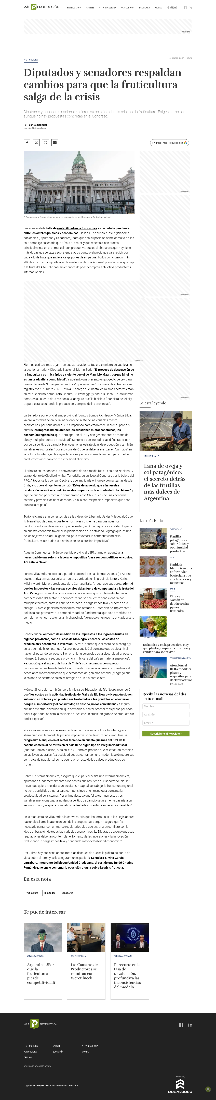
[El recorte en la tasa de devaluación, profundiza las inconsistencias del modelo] (130, 937)
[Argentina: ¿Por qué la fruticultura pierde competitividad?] (43, 937)
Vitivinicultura (107, 7)
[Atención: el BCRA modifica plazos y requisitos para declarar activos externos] (153, 667)
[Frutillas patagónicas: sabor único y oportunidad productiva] (153, 538)
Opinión (28, 1057)
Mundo (158, 7)
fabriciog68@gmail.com (35, 128)
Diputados (49, 893)
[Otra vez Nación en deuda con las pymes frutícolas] (153, 598)
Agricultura (127, 7)
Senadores (67, 893)
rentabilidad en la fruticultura (77, 228)
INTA (172, 557)
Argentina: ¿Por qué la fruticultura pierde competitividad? (41, 973)
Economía (144, 7)
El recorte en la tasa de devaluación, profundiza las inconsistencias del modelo (127, 975)
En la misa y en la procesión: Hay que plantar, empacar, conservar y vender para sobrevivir (166, 648)
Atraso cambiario (35, 956)
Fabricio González (37, 125)
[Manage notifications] (208, 1089)
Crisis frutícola (78, 956)
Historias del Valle (151, 638)
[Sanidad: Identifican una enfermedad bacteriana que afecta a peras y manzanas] (153, 566)
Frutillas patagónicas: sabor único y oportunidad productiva (179, 544)
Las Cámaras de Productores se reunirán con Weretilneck (84, 971)
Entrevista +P (151, 456)
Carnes (90, 7)
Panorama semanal (123, 956)
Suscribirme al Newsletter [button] (166, 733)
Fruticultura (74, 7)
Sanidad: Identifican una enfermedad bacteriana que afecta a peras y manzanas (181, 574)
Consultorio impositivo (180, 658)
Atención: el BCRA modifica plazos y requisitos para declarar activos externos (181, 675)
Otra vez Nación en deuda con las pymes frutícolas (179, 603)
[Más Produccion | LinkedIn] (190, 7)
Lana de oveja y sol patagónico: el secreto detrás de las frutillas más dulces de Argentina (164, 482)
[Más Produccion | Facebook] (185, 7)
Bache (172, 589)
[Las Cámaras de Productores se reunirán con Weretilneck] (86, 937)
